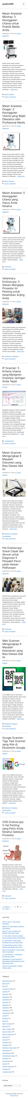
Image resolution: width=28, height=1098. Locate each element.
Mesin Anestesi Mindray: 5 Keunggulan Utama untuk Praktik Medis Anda (12, 22)
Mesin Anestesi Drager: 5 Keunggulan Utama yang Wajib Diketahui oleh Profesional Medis (13, 114)
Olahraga (5, 1037)
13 (20, 907)
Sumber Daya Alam (8, 1066)
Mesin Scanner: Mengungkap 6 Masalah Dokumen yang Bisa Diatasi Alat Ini (12, 461)
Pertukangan (6, 1061)
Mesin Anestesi (9, 94)
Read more (14, 89)
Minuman (5, 1026)
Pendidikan (5, 1042)
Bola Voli (5, 983)
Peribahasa (5, 1050)
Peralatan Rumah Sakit (9, 1048)
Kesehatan (15, 356)
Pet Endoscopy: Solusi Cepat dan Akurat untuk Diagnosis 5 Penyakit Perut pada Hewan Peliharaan (13, 557)
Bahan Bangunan (7, 981)
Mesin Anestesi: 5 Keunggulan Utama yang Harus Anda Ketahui (13, 199)
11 (15, 907)
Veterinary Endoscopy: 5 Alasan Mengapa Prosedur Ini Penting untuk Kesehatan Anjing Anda (13, 288)
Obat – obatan (6, 1029)
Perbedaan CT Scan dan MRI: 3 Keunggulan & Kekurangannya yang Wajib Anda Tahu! (13, 961)
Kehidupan (5, 1005)
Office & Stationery (8, 1034)
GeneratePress (14, 1095)
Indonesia (5, 1002)
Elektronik (7, 534)
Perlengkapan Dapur (8, 1056)
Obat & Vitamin (7, 1032)
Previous (5, 907)
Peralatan (14, 534)
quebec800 (8, 4)
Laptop (4, 1016)
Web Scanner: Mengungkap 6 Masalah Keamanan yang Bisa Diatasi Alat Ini (12, 649)
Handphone (6, 999)
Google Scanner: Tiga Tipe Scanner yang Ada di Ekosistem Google (13, 742)
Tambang (5, 1069)
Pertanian (5, 1058)
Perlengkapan (6, 536)
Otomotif (5, 1040)
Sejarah (4, 1064)
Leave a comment (10, 97)
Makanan (5, 1018)
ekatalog (5, 991)
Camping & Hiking (7, 989)
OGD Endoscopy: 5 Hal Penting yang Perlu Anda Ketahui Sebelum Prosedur (13, 828)
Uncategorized (9, 441)
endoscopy (7, 266)
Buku (3, 986)
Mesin (4, 1021)
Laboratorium (6, 1013)
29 (4, 909)
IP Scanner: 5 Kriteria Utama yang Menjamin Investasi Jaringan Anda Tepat (13, 374)
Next (8, 909)
